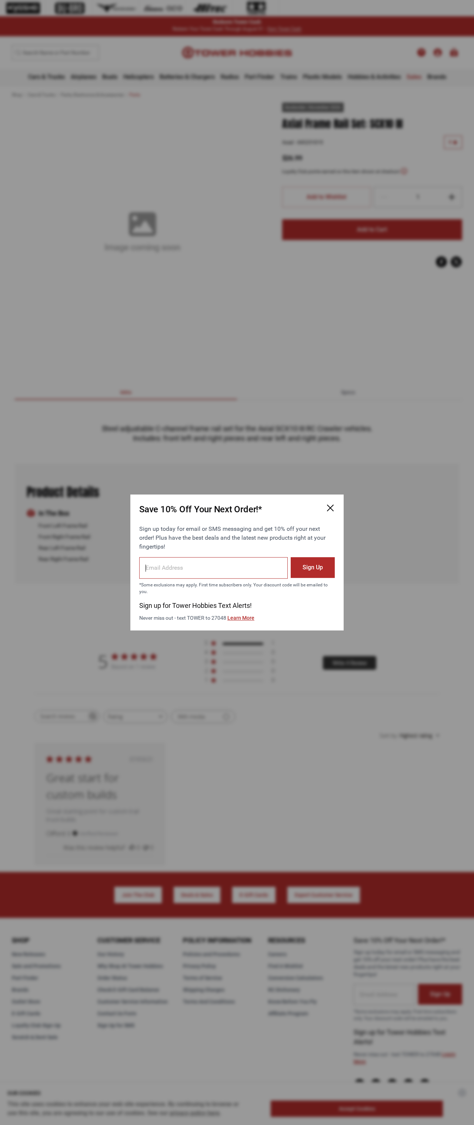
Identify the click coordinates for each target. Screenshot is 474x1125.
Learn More (240, 618)
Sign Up (313, 567)
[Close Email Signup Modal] (330, 507)
